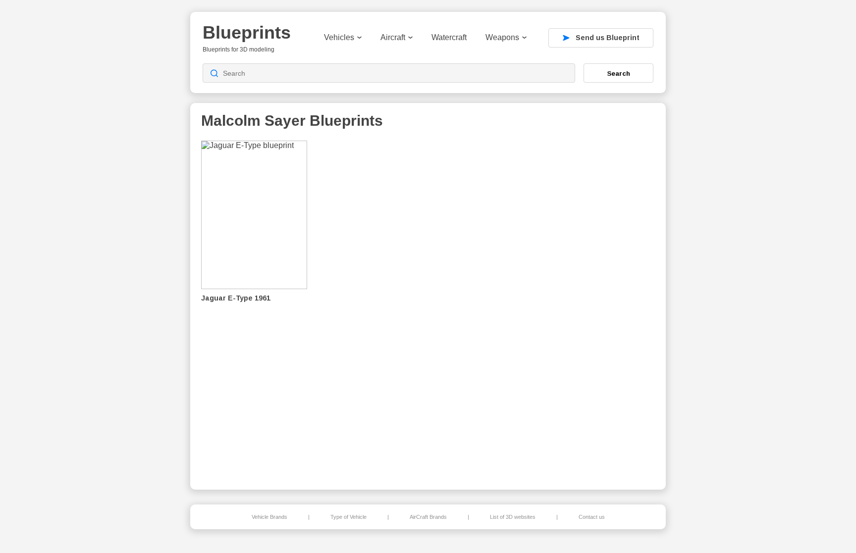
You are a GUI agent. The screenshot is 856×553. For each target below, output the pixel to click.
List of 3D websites (512, 517)
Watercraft (449, 37)
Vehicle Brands (269, 517)
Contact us (592, 517)
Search (618, 73)
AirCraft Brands (428, 517)
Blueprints (247, 32)
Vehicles (339, 37)
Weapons (502, 37)
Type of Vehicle (348, 517)
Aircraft (392, 37)
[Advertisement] (603, 307)
